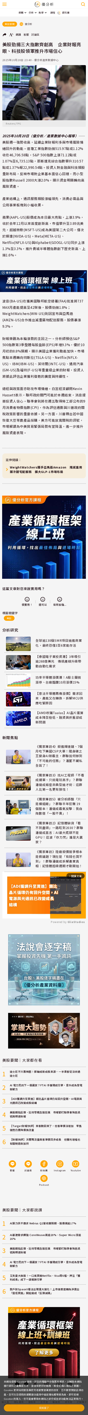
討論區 (35, 34)
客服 (26, 34)
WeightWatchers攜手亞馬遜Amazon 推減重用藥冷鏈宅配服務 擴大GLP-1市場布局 (46, 469)
